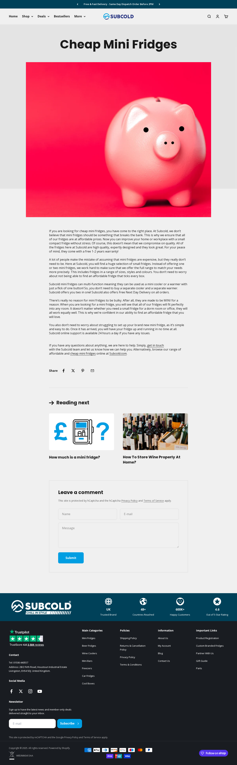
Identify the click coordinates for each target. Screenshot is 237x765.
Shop (25, 16)
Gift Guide (202, 661)
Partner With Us (205, 653)
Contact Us (164, 661)
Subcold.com (118, 353)
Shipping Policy (128, 638)
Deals (42, 16)
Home (13, 16)
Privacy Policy (129, 500)
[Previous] (77, 4)
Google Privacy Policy (67, 737)
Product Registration (207, 638)
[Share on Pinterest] (82, 370)
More (78, 16)
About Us (163, 638)
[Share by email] (92, 370)
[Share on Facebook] (63, 370)
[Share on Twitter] (73, 370)
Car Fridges (88, 676)
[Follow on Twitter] (20, 691)
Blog (160, 653)
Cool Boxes (88, 683)
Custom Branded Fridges (210, 645)
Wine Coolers (89, 653)
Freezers (87, 668)
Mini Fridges (88, 638)
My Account (164, 645)
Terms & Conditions (131, 664)
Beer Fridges (89, 645)
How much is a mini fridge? (74, 457)
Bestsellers (62, 16)
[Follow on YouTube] (39, 691)
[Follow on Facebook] (11, 691)
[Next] (159, 4)
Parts (199, 668)
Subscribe (67, 723)
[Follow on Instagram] (30, 691)
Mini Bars (87, 661)
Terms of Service (153, 500)
